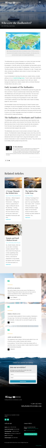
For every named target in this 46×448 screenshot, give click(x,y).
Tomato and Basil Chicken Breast (12, 239)
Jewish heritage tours (19, 78)
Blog (8, 25)
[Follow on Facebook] (6, 420)
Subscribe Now (23, 381)
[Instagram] (7, 160)
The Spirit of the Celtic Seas (31, 192)
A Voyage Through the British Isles (13, 192)
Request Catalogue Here (30, 434)
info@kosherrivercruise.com (31, 406)
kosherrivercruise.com (30, 430)
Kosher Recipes (17, 195)
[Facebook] (5, 160)
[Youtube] (9, 160)
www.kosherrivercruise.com (34, 157)
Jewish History (12, 25)
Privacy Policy (38, 445)
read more (8, 219)
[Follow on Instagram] (8, 420)
